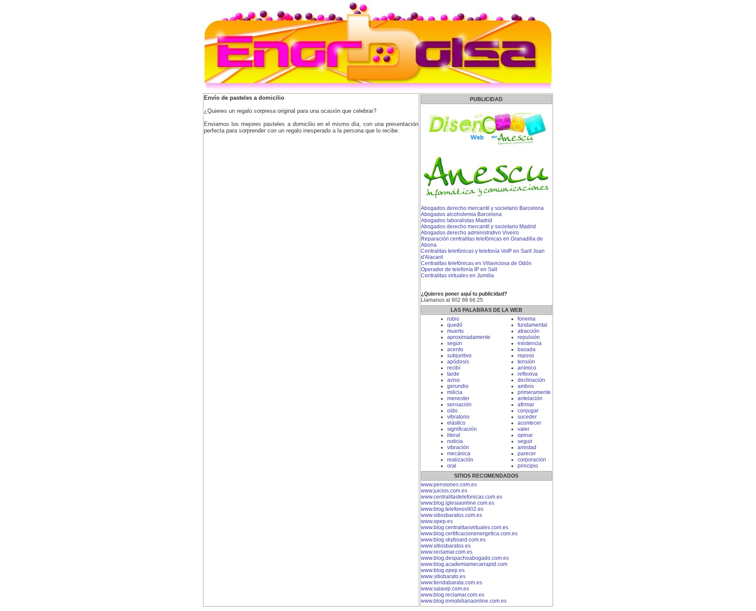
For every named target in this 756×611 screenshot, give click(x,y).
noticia (455, 441)
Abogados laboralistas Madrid (456, 220)
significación (462, 429)
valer (523, 429)
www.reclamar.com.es (446, 552)
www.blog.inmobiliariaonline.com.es (464, 601)
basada (527, 349)
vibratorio (458, 417)
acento (455, 349)
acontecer (529, 423)
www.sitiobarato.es (443, 576)
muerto (455, 331)
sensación (459, 405)
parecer (527, 453)
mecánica (458, 453)
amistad (527, 447)
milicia (454, 392)
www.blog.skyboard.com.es (453, 540)
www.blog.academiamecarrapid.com (464, 564)
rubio (453, 319)
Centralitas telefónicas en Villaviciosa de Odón (476, 263)
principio (528, 466)
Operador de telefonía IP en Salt (459, 269)
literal (453, 435)
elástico (456, 423)
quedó (454, 325)
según (454, 343)
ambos (526, 386)
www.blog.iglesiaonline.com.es (457, 503)
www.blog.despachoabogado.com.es (465, 558)
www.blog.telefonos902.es (452, 509)
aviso (453, 380)
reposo (526, 356)
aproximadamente (468, 337)
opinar (525, 435)
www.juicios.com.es (444, 491)
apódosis (458, 362)
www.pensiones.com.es (449, 485)
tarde (453, 374)
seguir (525, 441)
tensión (526, 362)
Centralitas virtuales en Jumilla (457, 275)
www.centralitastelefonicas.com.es (461, 497)
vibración (458, 447)
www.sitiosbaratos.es (446, 546)
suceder (527, 417)
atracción (528, 331)
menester (458, 398)
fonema (527, 319)
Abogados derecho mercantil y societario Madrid (478, 226)
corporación (532, 460)
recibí (453, 368)
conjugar (528, 411)
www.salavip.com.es (445, 589)
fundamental (532, 325)
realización (460, 460)
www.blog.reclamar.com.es (452, 595)
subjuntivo (459, 356)
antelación (530, 398)
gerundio (458, 386)
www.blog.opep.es (443, 570)
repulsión (529, 337)
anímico (527, 368)
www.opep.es (437, 521)
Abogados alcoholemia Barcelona (461, 214)
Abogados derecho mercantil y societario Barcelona (482, 208)
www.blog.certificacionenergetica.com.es (469, 534)
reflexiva (528, 374)
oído (452, 411)
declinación (531, 380)
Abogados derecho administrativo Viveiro (470, 233)
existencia (530, 343)
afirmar (526, 405)
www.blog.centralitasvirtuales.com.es (464, 527)
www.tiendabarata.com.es (451, 583)
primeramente (534, 392)
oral (451, 466)
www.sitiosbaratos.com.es (451, 515)
